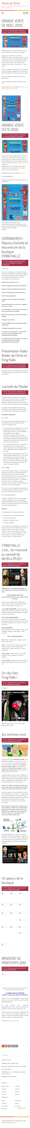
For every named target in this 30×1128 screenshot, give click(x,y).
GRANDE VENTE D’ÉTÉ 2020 (13, 127)
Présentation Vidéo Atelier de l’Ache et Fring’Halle (15, 355)
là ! (16, 88)
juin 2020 (4, 1089)
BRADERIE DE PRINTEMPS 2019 (14, 960)
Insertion (17, 1103)
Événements (15, 32)
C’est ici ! (22, 173)
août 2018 (17, 1091)
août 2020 (17, 1086)
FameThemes (13, 1122)
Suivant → (14, 1046)
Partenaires (4, 1108)
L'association (8, 366)
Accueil (10, 32)
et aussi (13, 88)
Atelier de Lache (14, 30)
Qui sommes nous (14, 734)
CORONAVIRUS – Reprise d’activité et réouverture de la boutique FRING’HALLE (15, 247)
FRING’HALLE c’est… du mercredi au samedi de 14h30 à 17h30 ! (14, 552)
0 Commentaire (22, 32)
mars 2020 (17, 1089)
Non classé (15, 366)
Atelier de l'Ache (11, 3)
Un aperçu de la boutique (12, 880)
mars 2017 (4, 1094)
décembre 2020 (5, 1086)
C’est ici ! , (23, 87)
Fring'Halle (18, 263)
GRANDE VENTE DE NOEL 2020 (13, 22)
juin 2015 (17, 1094)
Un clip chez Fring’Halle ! (10, 674)
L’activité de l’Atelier (15, 386)
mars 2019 (4, 1091)
